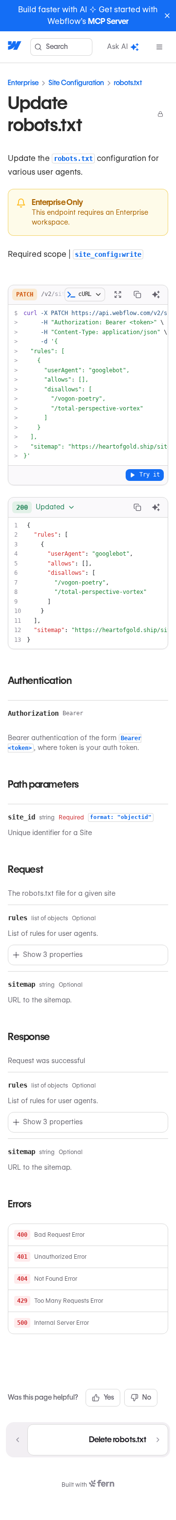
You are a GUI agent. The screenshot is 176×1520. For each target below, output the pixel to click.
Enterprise (23, 83)
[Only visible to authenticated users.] (160, 114)
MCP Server (108, 21)
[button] (88, 1235)
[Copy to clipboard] (137, 294)
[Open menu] (159, 47)
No (146, 1397)
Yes (109, 1397)
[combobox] (45, 507)
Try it (149, 474)
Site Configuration (76, 83)
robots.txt (128, 83)
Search (57, 46)
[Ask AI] (156, 294)
